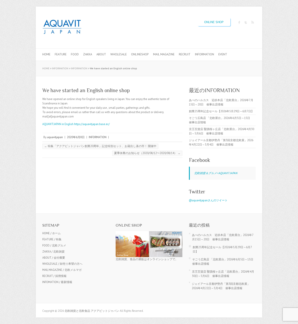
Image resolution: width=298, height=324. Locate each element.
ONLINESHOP (140, 54)
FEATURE (61, 54)
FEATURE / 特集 (52, 239)
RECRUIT (184, 54)
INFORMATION (204, 54)
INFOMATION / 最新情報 (57, 282)
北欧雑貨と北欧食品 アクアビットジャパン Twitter (246, 22)
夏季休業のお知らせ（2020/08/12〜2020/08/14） (147, 153)
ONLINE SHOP (214, 22)
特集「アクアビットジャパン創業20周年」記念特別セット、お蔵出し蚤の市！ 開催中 (100, 146)
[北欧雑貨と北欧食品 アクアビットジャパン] (62, 27)
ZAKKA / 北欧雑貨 (53, 251)
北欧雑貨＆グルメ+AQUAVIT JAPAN (215, 173)
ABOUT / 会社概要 (53, 258)
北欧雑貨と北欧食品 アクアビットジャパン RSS (252, 22)
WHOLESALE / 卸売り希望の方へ (62, 264)
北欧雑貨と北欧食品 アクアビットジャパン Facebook (239, 22)
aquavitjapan (55, 137)
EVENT (222, 54)
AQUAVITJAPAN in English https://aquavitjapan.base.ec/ (76, 124)
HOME (46, 54)
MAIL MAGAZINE (164, 54)
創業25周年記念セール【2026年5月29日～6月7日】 (221, 111)
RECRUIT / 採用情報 (54, 276)
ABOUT (101, 54)
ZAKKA (87, 54)
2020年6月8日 (76, 137)
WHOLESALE (118, 54)
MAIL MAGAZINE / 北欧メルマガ (62, 270)
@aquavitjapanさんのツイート (208, 200)
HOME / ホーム (51, 233)
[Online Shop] (149, 233)
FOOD (75, 54)
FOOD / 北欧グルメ (54, 245)
